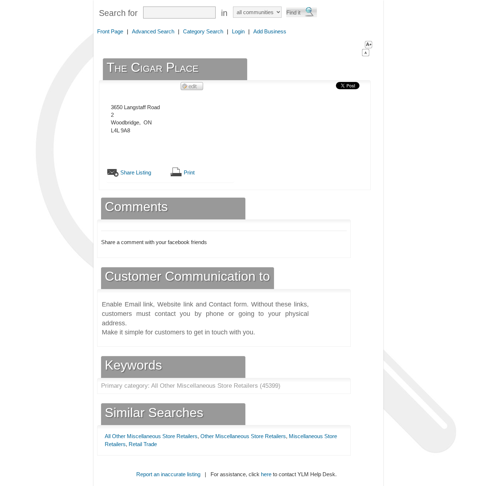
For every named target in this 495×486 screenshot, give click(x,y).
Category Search (203, 31)
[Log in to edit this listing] (192, 86)
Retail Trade (143, 444)
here (266, 474)
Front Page (110, 31)
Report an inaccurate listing (168, 474)
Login (238, 31)
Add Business (269, 31)
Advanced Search (153, 31)
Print (189, 172)
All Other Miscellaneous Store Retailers (151, 436)
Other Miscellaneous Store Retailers (243, 436)
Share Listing (135, 172)
